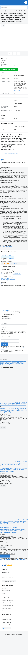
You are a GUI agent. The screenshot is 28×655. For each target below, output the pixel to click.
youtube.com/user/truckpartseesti (9, 281)
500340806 (16, 83)
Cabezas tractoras (4, 361)
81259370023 (22, 83)
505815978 (24, 88)
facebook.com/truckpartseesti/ (8, 279)
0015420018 (19, 85)
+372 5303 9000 (17, 274)
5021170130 (17, 84)
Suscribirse (5, 556)
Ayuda (3, 575)
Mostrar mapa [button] (4, 298)
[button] (26, 2)
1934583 (19, 88)
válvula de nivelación (19, 75)
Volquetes (2, 362)
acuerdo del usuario (20, 559)
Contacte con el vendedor (8, 69)
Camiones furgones (9, 363)
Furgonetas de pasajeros (15, 361)
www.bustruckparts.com (7, 278)
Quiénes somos (5, 572)
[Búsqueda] (25, 7)
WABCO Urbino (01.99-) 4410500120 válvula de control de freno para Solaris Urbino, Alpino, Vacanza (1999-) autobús (13, 470)
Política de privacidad (7, 602)
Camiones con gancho (14, 364)
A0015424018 (17, 87)
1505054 (23, 81)
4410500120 (17, 78)
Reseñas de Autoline (6, 608)
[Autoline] (6, 11)
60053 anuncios (10, 258)
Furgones (24, 361)
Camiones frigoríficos (19, 363)
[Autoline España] (9, 2)
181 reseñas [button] (14, 263)
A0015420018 (17, 81)
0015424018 (24, 87)
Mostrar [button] (11, 274)
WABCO (16, 72)
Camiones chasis (4, 364)
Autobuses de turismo (10, 362)
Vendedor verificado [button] (8, 257)
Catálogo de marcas (6, 610)
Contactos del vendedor (7, 577)
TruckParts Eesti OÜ (6, 255)
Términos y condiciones (7, 600)
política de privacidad (10, 347)
